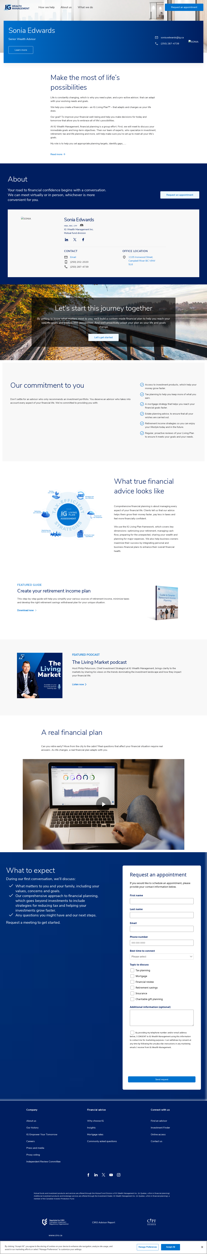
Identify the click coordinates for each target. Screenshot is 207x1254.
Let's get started (103, 337)
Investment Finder (160, 1127)
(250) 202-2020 (79, 262)
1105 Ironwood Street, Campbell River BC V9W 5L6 (142, 260)
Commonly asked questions (102, 1141)
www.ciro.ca (55, 1235)
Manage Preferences (148, 1247)
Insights (91, 1127)
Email (73, 257)
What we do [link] (85, 7)
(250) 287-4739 (79, 267)
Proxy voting (33, 1154)
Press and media (35, 1148)
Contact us (156, 1141)
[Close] (202, 1247)
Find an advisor (159, 1121)
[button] (184, 7)
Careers (30, 1141)
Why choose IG (95, 1121)
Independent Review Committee (43, 1161)
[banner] (18, 7)
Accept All (170, 1247)
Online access (158, 1134)
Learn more (21, 50)
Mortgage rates (95, 1134)
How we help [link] (46, 7)
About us (31, 1121)
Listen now (78, 684)
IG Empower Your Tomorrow (41, 1134)
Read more (56, 154)
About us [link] (66, 7)
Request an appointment (179, 195)
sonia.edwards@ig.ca (172, 37)
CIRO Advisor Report (103, 1222)
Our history (32, 1127)
